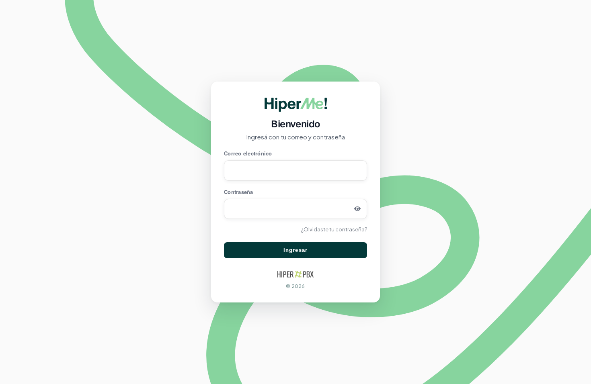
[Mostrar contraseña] (357, 209)
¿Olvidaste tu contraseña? (334, 229)
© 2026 (295, 286)
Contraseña (238, 192)
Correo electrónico (248, 153)
